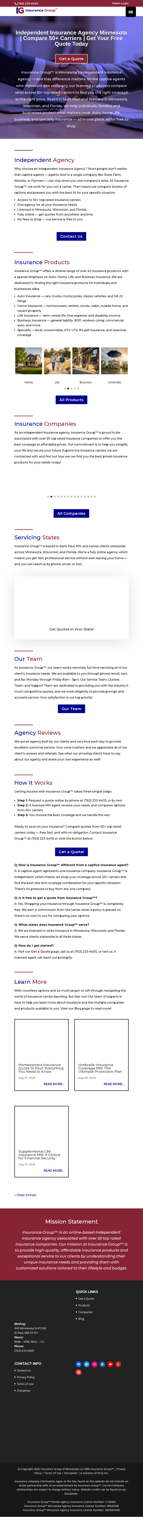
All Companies (71, 513)
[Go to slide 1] (65, 389)
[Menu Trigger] (131, 12)
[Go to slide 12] (85, 497)
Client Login (120, 3)
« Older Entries (25, 1195)
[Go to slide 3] (71, 389)
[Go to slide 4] (75, 389)
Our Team (71, 709)
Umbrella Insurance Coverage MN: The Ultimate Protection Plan (100, 1068)
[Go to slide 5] (78, 389)
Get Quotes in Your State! (71, 629)
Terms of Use (25, 1384)
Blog (81, 1319)
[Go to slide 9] (75, 497)
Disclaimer (24, 1391)
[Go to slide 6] (65, 497)
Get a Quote (71, 59)
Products (84, 1305)
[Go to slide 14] (92, 497)
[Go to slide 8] (71, 497)
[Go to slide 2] (68, 389)
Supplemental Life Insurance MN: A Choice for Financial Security (39, 1154)
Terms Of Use (52, 1473)
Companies (85, 1312)
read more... (54, 1084)
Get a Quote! (71, 852)
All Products (71, 400)
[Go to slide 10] (78, 497)
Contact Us (71, 236)
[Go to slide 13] (88, 497)
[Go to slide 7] (68, 497)
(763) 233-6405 (27, 3)
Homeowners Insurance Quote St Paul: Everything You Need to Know (41, 1068)
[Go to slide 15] (95, 497)
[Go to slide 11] (81, 497)
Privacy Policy (26, 1377)
